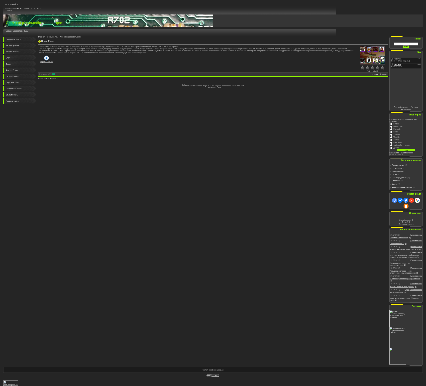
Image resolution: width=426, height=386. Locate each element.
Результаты (394, 152)
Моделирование (396, 292)
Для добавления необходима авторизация (406, 108)
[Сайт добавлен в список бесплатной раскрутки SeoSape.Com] (399, 347)
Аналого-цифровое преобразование (405, 279)
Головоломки (397, 171)
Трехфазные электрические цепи (404, 249)
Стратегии (396, 181)
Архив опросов (407, 152)
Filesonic (397, 129)
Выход (26, 31)
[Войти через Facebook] (405, 200)
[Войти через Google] (417, 200)
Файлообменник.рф (401, 145)
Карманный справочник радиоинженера (400, 264)
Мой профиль (17, 31)
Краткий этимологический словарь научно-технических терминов (404, 256)
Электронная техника (399, 238)
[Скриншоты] (372, 55)
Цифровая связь (397, 244)
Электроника (416, 235)
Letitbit (396, 124)
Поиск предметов (399, 178)
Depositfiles (398, 126)
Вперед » (383, 74)
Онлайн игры (52, 37)
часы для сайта (11, 4)
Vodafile (396, 137)
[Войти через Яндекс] (411, 200)
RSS (38, 8)
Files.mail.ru (398, 142)
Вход (219, 87)
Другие (395, 184)
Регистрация (210, 87)
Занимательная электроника (402, 287)
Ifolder (395, 132)
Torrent (396, 140)
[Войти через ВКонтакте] (400, 200)
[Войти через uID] (394, 200)
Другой (396, 148)
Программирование (413, 290)
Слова (394, 174)
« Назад (375, 74)
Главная (8, 31)
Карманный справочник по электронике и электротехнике (403, 272)
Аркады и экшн (398, 165)
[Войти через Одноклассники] (406, 206)
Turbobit (396, 134)
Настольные (397, 168)
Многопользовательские (70, 37)
